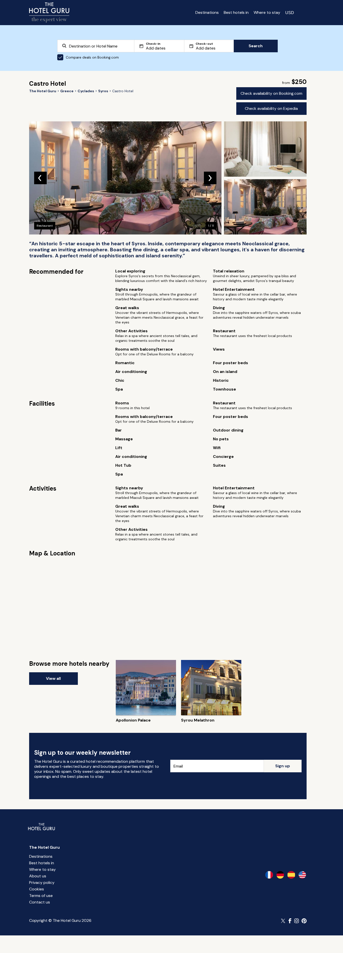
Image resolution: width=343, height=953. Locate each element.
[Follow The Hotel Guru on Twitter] (283, 920)
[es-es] (291, 875)
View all (53, 678)
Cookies (36, 889)
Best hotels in (236, 12)
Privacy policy (41, 882)
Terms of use (41, 895)
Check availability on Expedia (271, 108)
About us (37, 876)
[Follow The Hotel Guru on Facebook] (290, 920)
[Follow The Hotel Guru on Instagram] (296, 920)
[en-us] (302, 875)
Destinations (207, 12)
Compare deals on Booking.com (92, 57)
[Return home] (49, 12)
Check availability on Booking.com (271, 93)
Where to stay (267, 12)
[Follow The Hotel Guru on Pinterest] (304, 920)
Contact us (39, 902)
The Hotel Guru (44, 847)
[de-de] (280, 875)
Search (256, 46)
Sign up (282, 766)
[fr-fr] (269, 875)
